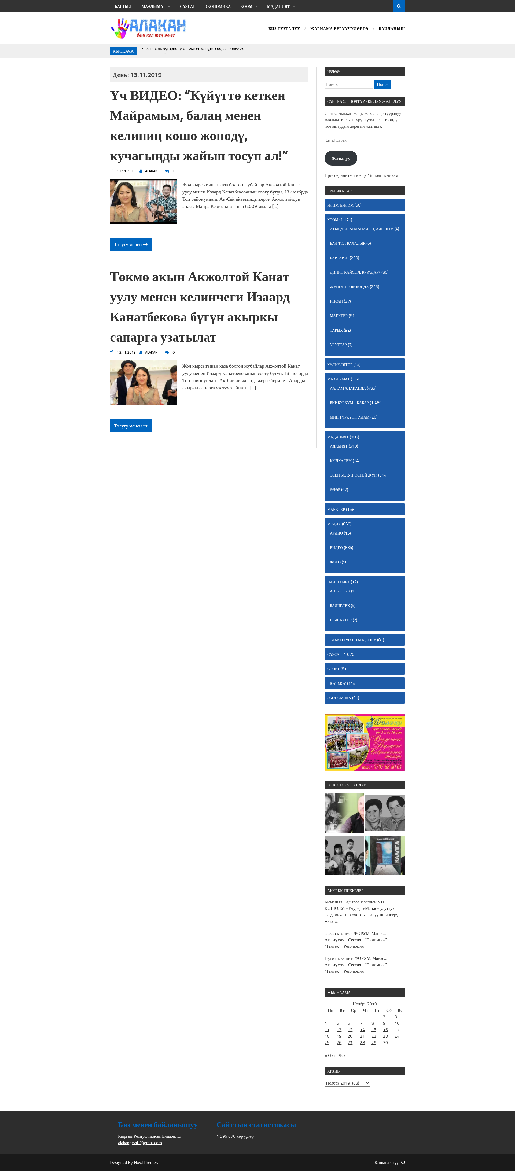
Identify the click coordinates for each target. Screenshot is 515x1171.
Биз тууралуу (284, 29)
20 (350, 1036)
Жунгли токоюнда (349, 287)
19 (339, 1036)
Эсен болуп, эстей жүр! (353, 475)
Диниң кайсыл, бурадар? (355, 272)
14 (362, 1029)
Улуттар (338, 344)
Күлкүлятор (339, 364)
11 (327, 1029)
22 (373, 1036)
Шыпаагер (341, 620)
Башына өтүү (386, 1162)
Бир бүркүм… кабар (349, 402)
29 (373, 1042)
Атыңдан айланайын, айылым (361, 229)
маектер (339, 316)
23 (385, 1036)
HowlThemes (146, 1162)
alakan (330, 933)
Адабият (339, 446)
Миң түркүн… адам (349, 417)
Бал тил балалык (347, 243)
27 (350, 1042)
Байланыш (392, 29)
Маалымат (153, 6)
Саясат (187, 6)
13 (350, 1029)
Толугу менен (128, 244)
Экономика (218, 6)
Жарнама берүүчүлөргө (339, 29)
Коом (246, 6)
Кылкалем (341, 460)
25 (327, 1042)
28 (362, 1042)
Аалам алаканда (348, 388)
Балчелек (340, 605)
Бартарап (339, 258)
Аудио (336, 533)
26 (339, 1042)
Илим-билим (340, 205)
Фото (335, 562)
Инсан (336, 301)
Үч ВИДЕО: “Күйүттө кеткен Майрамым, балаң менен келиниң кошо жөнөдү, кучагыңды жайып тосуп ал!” (199, 125)
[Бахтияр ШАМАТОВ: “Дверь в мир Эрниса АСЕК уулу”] (385, 856)
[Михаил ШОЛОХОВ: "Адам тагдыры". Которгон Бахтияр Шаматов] (344, 814)
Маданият (278, 6)
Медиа (334, 524)
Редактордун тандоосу (351, 640)
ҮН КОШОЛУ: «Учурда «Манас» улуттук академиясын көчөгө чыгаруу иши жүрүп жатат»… (363, 911)
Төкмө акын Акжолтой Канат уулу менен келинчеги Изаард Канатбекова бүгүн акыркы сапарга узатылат (200, 306)
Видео (336, 547)
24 (397, 1036)
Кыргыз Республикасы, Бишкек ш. (149, 1136)
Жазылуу (341, 158)
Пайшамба (338, 582)
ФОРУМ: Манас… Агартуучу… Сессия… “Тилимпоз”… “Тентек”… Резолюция (357, 939)
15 (373, 1029)
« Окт (330, 1055)
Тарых (336, 330)
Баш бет (123, 6)
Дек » (344, 1055)
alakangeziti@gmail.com (140, 1142)
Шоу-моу (336, 683)
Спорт (333, 669)
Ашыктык (340, 591)
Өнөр (335, 489)
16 (385, 1029)
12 (339, 1029)
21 (362, 1036)
